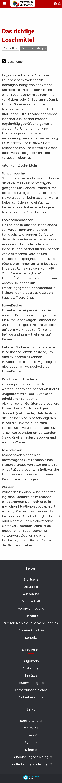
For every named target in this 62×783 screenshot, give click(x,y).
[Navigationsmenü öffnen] (5, 4)
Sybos (29, 742)
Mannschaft (31, 601)
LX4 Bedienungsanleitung (29, 757)
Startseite (31, 579)
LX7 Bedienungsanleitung (29, 764)
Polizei (29, 735)
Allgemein (31, 661)
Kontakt (31, 638)
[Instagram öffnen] (59, 3)
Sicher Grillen (15, 62)
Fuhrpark (31, 616)
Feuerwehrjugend (31, 608)
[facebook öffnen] (55, 3)
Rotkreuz (29, 728)
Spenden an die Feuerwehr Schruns (31, 623)
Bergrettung (29, 720)
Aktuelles (10, 48)
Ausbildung (31, 668)
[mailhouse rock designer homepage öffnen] (31, 779)
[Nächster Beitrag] (4, 62)
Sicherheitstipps (33, 48)
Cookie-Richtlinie (31, 630)
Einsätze (31, 675)
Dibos (29, 750)
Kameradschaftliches (31, 690)
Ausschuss (31, 594)
